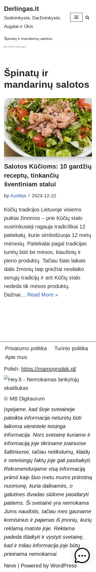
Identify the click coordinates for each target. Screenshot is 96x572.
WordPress (63, 566)
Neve (10, 566)
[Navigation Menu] (76, 17)
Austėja (18, 195)
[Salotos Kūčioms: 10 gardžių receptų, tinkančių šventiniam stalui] (48, 127)
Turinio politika (71, 348)
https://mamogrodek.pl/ (48, 369)
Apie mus (16, 357)
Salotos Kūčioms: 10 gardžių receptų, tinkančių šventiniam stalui (48, 175)
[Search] (87, 17)
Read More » (42, 295)
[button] (82, 557)
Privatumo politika (26, 348)
